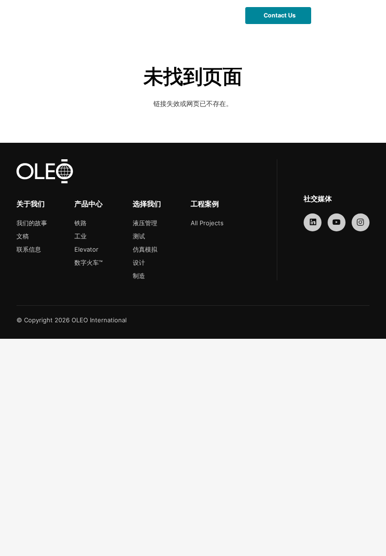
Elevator (86, 249)
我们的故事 (31, 223)
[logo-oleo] (30, 15)
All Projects (207, 223)
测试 (139, 236)
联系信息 (28, 249)
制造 (139, 275)
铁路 (80, 223)
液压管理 (145, 223)
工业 (80, 236)
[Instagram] (361, 222)
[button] (224, 15)
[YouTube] (337, 222)
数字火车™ (88, 262)
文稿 (22, 236)
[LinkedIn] (313, 222)
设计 (139, 262)
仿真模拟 (145, 249)
